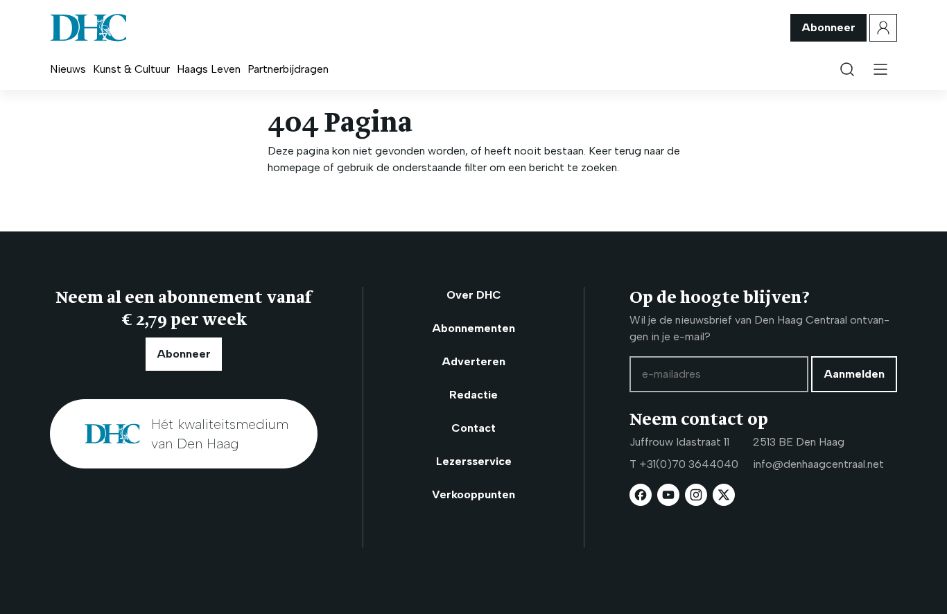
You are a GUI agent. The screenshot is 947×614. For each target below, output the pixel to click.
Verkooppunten (473, 494)
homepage (294, 167)
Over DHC (473, 294)
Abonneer (828, 27)
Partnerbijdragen (288, 69)
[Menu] (880, 69)
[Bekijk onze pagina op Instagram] (696, 495)
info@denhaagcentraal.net (818, 464)
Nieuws (68, 69)
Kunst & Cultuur (131, 69)
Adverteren (473, 361)
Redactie (473, 394)
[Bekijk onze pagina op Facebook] (640, 495)
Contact (473, 428)
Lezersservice (474, 461)
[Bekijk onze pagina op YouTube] (668, 495)
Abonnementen (473, 328)
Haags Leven (209, 69)
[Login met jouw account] (883, 28)
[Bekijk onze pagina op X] (724, 495)
